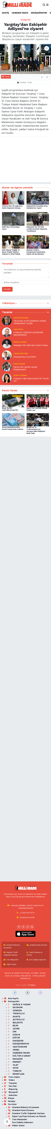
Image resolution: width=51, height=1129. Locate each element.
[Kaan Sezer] (7, 367)
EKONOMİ (17, 1007)
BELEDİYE (17, 1023)
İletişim (11, 1101)
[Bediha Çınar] (7, 344)
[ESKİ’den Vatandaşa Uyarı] (13, 219)
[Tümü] (48, 303)
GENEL (16, 1050)
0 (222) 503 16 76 (27, 913)
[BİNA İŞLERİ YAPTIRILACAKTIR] (13, 401)
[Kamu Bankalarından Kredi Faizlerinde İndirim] (13, 420)
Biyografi (13, 1092)
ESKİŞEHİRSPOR (39, 13)
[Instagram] (28, 927)
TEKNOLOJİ (18, 1013)
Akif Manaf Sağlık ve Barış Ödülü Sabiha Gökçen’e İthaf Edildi (11, 252)
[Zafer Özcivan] (7, 321)
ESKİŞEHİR (25, 20)
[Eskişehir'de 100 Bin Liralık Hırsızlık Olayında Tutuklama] (38, 219)
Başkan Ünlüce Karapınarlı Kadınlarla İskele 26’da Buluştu (36, 252)
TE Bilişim (32, 985)
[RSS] (32, 927)
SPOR (15, 1068)
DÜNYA (16, 1035)
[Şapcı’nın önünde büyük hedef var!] (38, 401)
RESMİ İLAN (25, 978)
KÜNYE (43, 973)
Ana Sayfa (13, 998)
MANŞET (16, 1062)
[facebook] (15, 993)
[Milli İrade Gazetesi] (17, 4)
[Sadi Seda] (7, 332)
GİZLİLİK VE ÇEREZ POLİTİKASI (17, 973)
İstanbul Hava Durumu (38, 945)
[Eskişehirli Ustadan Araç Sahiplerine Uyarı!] (38, 198)
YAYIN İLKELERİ (38, 976)
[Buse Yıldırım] (7, 378)
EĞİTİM (16, 1038)
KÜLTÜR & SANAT (21, 1056)
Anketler (12, 1095)
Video (11, 1080)
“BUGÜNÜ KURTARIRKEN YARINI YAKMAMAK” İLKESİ (30, 322)
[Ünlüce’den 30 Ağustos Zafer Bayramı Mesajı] (13, 198)
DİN (14, 1032)
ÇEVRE (16, 1029)
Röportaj (12, 1089)
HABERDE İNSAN (20, 13)
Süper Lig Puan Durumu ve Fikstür (29, 1116)
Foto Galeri (14, 1077)
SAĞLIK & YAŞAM (21, 1004)
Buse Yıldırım (20, 375)
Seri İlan (12, 1086)
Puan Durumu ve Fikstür (35, 954)
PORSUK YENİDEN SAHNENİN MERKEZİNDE (28, 333)
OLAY (15, 1065)
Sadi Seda (18, 329)
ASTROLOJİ (18, 1020)
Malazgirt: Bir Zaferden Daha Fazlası (31, 345)
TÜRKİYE (17, 1071)
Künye (11, 1098)
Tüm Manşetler (12, 960)
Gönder (7, 289)
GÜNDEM (17, 1011)
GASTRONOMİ (19, 1047)
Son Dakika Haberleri (37, 960)
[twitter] (28, 993)
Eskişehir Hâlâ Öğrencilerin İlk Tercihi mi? (31, 380)
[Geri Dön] (7, 1121)
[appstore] (25, 934)
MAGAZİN (17, 1059)
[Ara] (44, 5)
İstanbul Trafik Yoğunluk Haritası (11, 954)
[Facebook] (19, 927)
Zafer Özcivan (21, 318)
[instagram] (40, 993)
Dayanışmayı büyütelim (25, 357)
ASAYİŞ (5, 13)
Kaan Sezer (19, 364)
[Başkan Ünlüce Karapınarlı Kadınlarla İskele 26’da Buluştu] (38, 242)
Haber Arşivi (11, 964)
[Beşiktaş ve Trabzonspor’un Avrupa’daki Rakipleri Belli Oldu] (38, 420)
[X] (23, 927)
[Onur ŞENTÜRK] (7, 355)
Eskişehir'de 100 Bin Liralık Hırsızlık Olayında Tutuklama (37, 229)
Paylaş (7, 76)
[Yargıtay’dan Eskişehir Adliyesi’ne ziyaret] (25, 59)
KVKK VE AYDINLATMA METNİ (18, 976)
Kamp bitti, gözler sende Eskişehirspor (25, 368)
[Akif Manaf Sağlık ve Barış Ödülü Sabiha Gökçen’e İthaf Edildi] (13, 242)
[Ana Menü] (47, 5)
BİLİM (15, 1026)
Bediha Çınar (20, 342)
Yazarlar (12, 1083)
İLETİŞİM (34, 973)
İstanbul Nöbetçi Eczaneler (12, 946)
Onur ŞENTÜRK (21, 354)
